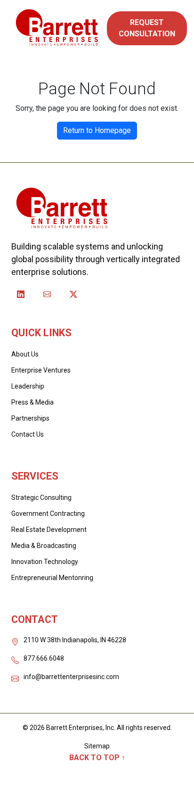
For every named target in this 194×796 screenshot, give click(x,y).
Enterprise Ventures (41, 370)
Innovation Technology (44, 561)
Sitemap (97, 746)
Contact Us (27, 434)
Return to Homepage (97, 130)
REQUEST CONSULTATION (147, 28)
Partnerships (30, 418)
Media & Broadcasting (43, 545)
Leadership (27, 386)
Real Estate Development (49, 529)
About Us (25, 354)
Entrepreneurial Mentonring (52, 577)
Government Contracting (48, 513)
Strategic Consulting (41, 497)
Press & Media (32, 402)
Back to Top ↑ (97, 757)
